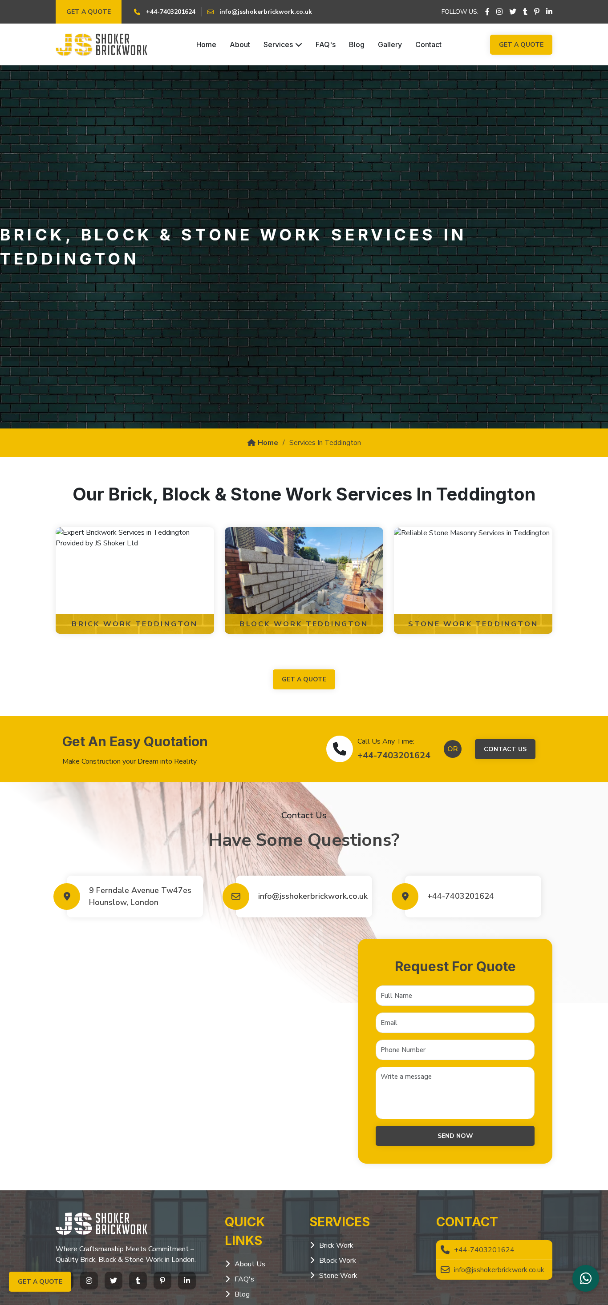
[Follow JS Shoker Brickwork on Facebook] (487, 12)
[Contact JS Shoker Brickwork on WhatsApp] (585, 1278)
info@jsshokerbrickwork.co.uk (310, 896)
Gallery (390, 44)
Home (206, 44)
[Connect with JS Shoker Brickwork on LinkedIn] (549, 12)
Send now (455, 1136)
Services (278, 44)
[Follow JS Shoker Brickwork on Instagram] (499, 12)
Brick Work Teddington (135, 624)
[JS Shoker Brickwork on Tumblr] (138, 1280)
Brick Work (336, 1245)
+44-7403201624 (393, 755)
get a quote (304, 679)
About (240, 44)
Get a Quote (88, 12)
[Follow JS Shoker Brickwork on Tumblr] (525, 12)
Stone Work (338, 1276)
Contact (428, 44)
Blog (357, 44)
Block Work (337, 1260)
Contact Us (505, 749)
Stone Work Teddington (473, 624)
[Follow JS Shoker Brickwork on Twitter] (512, 12)
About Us (250, 1264)
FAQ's (326, 44)
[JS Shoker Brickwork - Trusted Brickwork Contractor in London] (101, 44)
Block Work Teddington (303, 624)
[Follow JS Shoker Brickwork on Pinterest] (536, 12)
